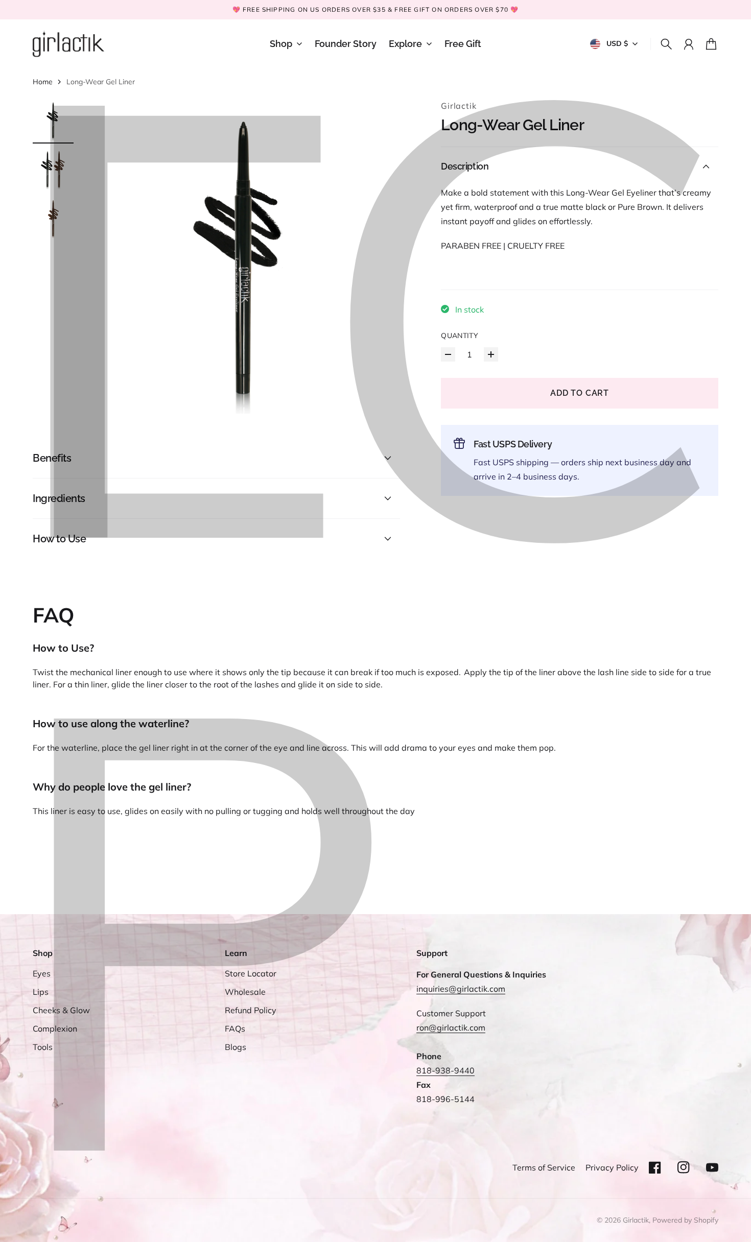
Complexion (55, 1028)
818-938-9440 (445, 1070)
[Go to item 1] (53, 120)
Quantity (459, 335)
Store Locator (250, 973)
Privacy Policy (612, 1167)
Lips (41, 992)
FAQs (235, 1028)
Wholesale (245, 992)
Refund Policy (250, 1010)
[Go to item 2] (53, 169)
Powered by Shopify (685, 1220)
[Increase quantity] (491, 354)
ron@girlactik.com (450, 1027)
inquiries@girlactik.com (460, 989)
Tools (43, 1047)
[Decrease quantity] (448, 354)
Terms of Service (543, 1167)
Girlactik (458, 106)
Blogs (235, 1047)
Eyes (42, 973)
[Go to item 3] (53, 218)
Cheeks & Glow (61, 1010)
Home (43, 81)
